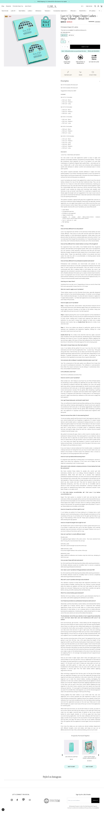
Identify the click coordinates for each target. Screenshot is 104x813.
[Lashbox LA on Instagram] (12, 800)
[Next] (101, 11)
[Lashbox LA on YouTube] (30, 800)
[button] (94, 21)
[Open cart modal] (101, 6)
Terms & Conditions (79, 808)
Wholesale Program (74, 806)
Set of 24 (71, 35)
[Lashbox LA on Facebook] (17, 800)
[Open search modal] (95, 6)
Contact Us (70, 808)
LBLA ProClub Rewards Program (88, 806)
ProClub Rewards (93, 51)
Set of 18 (64, 35)
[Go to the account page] (98, 6)
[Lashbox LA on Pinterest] (23, 800)
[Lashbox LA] (52, 6)
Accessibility (95, 808)
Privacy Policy (88, 808)
